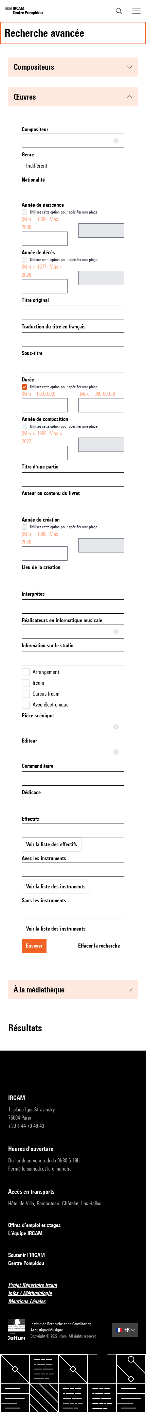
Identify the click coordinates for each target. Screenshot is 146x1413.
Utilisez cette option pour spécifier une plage (63, 212)
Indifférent (36, 166)
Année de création (41, 519)
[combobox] (73, 141)
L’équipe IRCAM (25, 1233)
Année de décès (38, 252)
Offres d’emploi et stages (34, 1225)
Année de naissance (43, 205)
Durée (28, 379)
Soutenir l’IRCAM (26, 1255)
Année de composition (45, 419)
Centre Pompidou (26, 1263)
